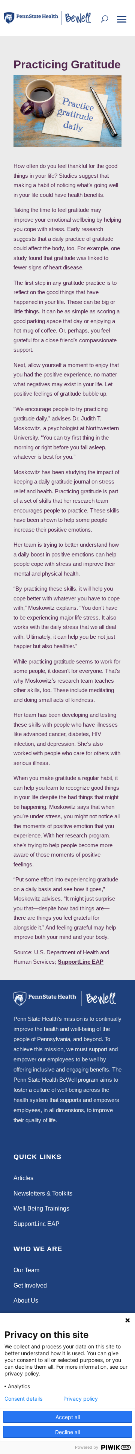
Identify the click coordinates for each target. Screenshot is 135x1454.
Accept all (68, 1417)
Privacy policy (80, 1399)
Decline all (67, 1432)
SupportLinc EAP (81, 961)
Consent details (23, 1399)
